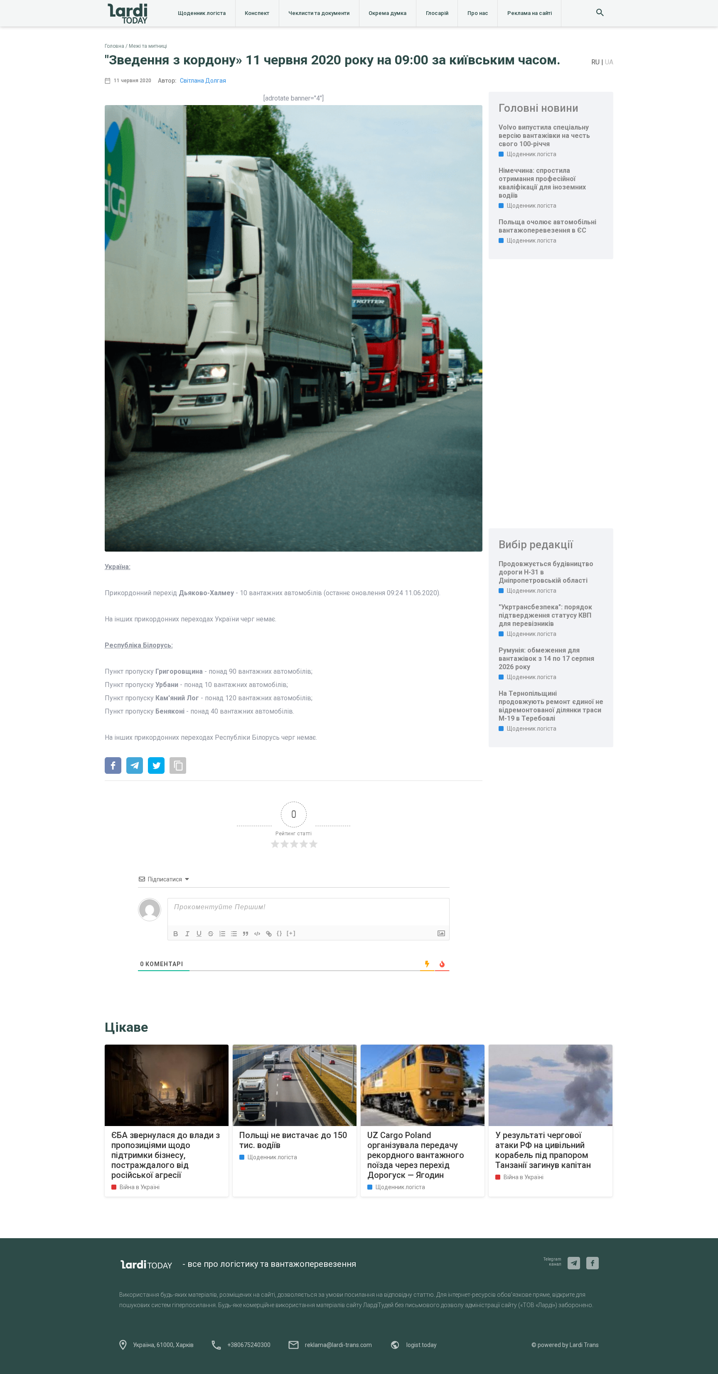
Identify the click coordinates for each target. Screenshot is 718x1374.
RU (596, 62)
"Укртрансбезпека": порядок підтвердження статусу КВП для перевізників (545, 615)
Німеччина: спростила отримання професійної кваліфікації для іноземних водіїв (542, 183)
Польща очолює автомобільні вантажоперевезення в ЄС (547, 226)
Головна (114, 46)
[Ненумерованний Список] (234, 934)
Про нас (477, 13)
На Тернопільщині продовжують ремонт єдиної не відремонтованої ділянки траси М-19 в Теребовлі (551, 705)
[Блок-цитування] (245, 934)
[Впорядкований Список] (222, 934)
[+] (291, 933)
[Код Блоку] (257, 934)
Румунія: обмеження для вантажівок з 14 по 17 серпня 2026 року (546, 658)
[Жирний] (176, 934)
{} (280, 933)
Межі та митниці (148, 46)
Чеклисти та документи (318, 13)
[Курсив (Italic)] (187, 934)
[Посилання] (269, 934)
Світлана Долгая (203, 80)
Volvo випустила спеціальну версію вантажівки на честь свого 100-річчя (544, 135)
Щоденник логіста (202, 13)
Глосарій (437, 13)
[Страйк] (210, 934)
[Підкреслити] (199, 934)
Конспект (257, 13)
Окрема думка (387, 13)
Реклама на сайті (529, 13)
